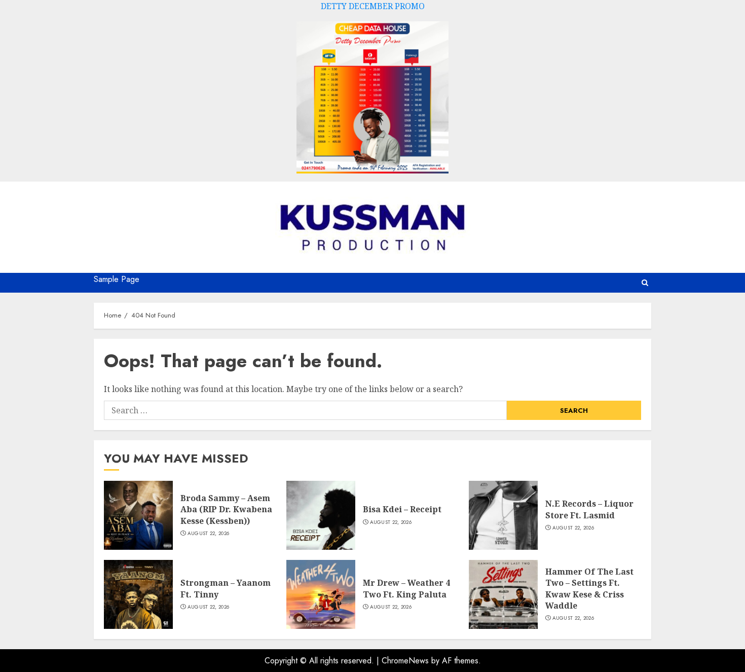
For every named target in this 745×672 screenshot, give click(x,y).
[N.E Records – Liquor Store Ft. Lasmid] (503, 515)
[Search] (645, 283)
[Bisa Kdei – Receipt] (320, 515)
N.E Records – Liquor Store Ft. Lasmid (589, 509)
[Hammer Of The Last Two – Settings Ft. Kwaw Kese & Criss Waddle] (503, 594)
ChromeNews (405, 660)
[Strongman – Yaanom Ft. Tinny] (138, 594)
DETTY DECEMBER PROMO (373, 6)
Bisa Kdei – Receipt (402, 509)
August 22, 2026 (209, 533)
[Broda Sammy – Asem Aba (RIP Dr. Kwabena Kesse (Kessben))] (138, 515)
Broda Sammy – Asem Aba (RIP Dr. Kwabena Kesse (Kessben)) (226, 509)
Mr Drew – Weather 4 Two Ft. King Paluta (406, 588)
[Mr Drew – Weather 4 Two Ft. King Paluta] (320, 594)
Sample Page (116, 279)
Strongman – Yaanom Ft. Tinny (225, 588)
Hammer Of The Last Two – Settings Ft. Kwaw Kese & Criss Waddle (589, 588)
